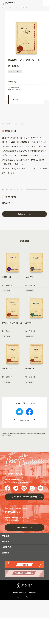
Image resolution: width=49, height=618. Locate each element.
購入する (15, 100)
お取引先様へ (7, 547)
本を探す (10, 8)
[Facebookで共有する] (29, 412)
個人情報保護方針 (15, 592)
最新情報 (5, 541)
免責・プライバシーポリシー (23, 592)
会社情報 (5, 552)
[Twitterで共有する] (19, 412)
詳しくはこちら (24, 214)
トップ (3, 8)
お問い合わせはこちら (24, 527)
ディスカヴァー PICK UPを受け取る (24, 497)
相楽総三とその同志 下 (21, 8)
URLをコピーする (24, 421)
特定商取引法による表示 (32, 592)
